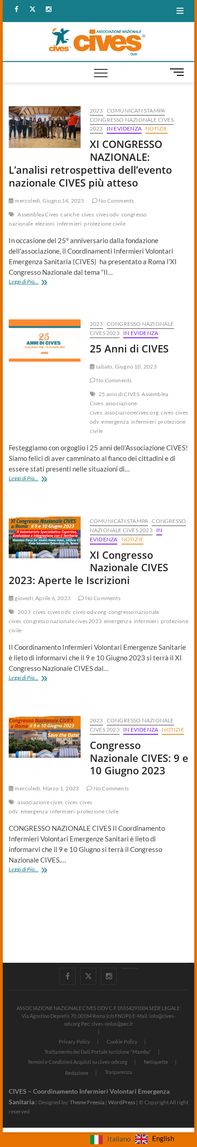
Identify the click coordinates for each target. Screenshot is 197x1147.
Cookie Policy (122, 1042)
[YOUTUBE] (129, 968)
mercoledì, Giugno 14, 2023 (49, 200)
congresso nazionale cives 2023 (62, 621)
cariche (69, 214)
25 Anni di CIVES (129, 348)
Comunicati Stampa (136, 110)
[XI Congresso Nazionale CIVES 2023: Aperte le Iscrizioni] (45, 538)
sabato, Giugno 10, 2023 (126, 366)
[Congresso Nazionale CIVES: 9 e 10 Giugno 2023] (45, 737)
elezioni (45, 223)
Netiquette (156, 1062)
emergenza (115, 421)
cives (88, 214)
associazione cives (40, 802)
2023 (96, 110)
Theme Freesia (87, 1102)
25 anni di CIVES (118, 394)
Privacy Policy (74, 1042)
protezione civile (104, 223)
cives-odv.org (89, 611)
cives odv (107, 214)
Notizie (156, 128)
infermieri (69, 223)
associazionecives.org (131, 412)
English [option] (163, 1138)
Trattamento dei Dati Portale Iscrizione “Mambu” (97, 1052)
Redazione (76, 1073)
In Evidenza (124, 128)
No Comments (116, 200)
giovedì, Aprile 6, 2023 (42, 598)
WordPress (121, 1102)
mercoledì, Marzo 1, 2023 (46, 788)
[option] (155, 1139)
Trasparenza (118, 1072)
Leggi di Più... (38, 282)
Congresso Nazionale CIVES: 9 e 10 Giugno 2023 (139, 758)
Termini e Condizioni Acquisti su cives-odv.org (77, 1062)
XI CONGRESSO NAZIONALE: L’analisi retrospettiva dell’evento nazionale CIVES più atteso (90, 163)
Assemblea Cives (37, 214)
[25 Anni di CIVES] (45, 340)
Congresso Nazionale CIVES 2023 (138, 525)
